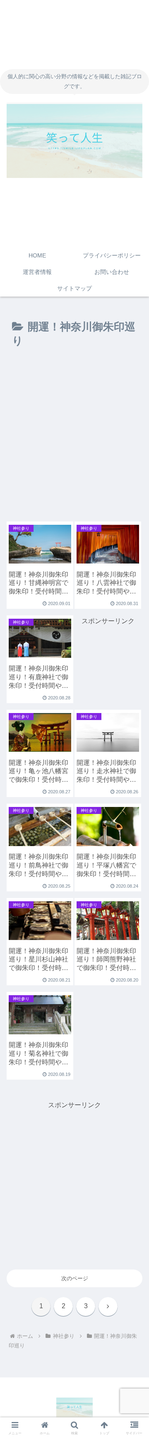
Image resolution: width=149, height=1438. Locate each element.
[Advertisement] (74, 438)
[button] (133, 1080)
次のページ (74, 1278)
